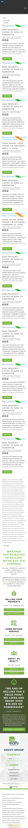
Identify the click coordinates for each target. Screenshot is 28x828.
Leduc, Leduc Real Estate (12, 487)
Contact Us (13, 673)
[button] (14, 609)
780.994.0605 (15, 758)
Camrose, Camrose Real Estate (8, 483)
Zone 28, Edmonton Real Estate (8, 532)
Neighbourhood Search (13, 639)
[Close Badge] (20, 824)
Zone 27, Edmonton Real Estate (13, 38)
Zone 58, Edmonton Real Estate (16, 540)
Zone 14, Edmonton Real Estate (8, 520)
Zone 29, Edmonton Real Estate (19, 532)
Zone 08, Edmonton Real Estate (16, 516)
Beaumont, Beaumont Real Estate (17, 481)
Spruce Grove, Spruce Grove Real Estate (14, 508)
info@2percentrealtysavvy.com (14, 760)
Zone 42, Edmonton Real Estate (11, 536)
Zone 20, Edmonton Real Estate (13, 526)
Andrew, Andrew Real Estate (13, 479)
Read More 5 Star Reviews (14, 729)
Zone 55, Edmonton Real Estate (13, 538)
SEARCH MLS (13, 643)
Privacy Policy (22, 783)
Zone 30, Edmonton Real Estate (8, 534)
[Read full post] (14, 26)
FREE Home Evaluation (13, 609)
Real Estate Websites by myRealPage (14, 784)
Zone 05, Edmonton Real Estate (13, 514)
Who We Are (13, 669)
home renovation (16, 485)
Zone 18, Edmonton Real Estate (11, 524)
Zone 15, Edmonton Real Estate (19, 520)
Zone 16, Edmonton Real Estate (8, 522)
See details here (19, 45)
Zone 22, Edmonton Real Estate (16, 528)
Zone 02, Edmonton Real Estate (11, 512)
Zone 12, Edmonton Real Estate (18, 518)
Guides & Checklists (13, 613)
